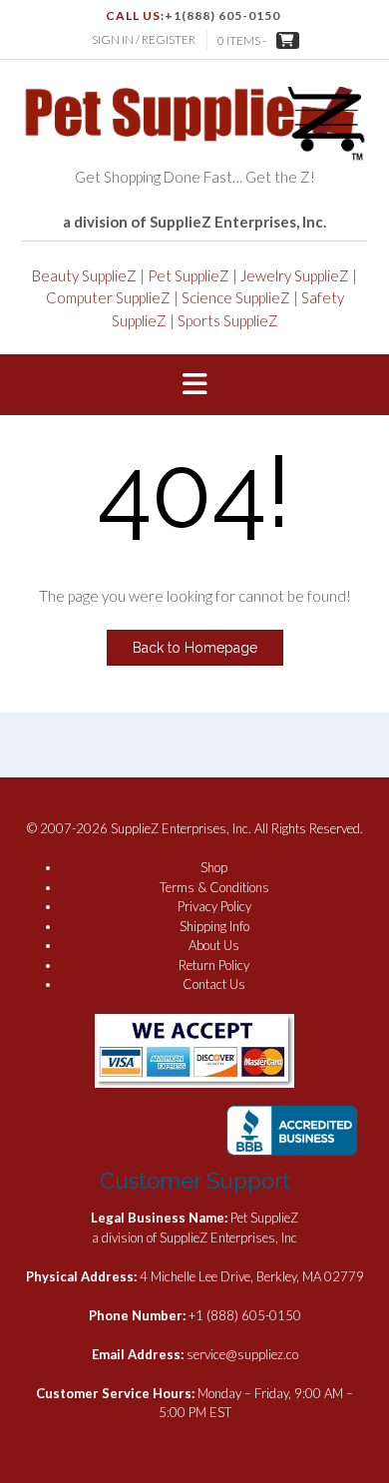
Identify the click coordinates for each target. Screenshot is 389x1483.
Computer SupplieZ (108, 297)
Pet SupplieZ (188, 275)
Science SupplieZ (236, 297)
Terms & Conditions (214, 887)
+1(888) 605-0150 (222, 15)
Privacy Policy (214, 906)
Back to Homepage (195, 648)
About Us (214, 945)
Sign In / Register (143, 39)
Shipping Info (214, 926)
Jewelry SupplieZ (294, 275)
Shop (213, 867)
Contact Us (214, 984)
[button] (194, 385)
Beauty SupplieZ (84, 275)
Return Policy (214, 965)
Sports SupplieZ (228, 320)
